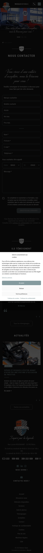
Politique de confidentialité (27, 298)
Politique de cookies (13, 298)
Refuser (21, 288)
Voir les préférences (21, 294)
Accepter (21, 283)
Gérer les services (7, 277)
